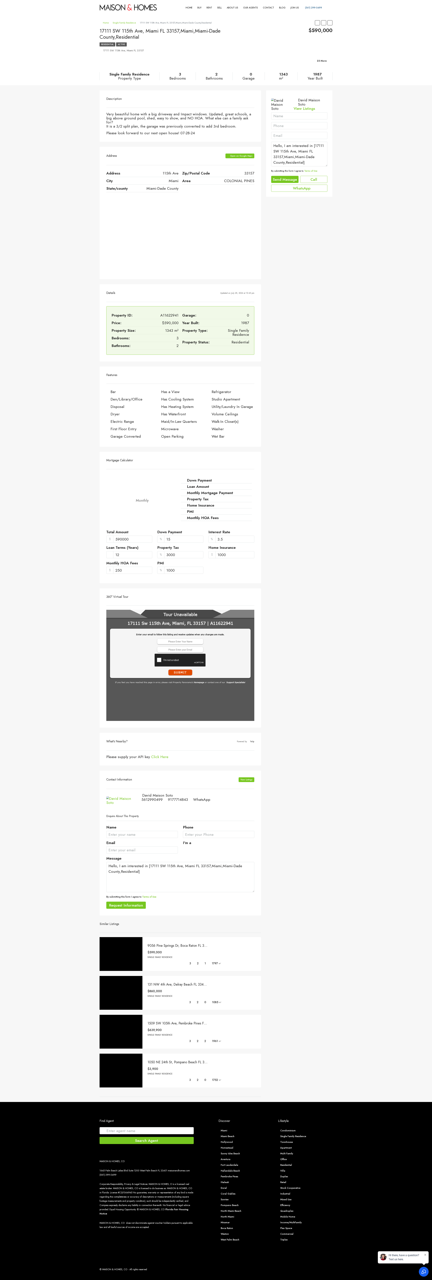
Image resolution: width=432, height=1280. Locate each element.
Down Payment (169, 532)
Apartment (286, 1147)
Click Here (159, 756)
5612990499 (152, 799)
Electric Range (122, 421)
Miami (224, 1130)
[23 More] (294, 65)
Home (189, 7)
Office (283, 1159)
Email (110, 843)
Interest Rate (219, 532)
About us (232, 7)
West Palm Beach (230, 1239)
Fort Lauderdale (229, 1165)
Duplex (284, 1176)
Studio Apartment (226, 399)
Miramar (225, 1222)
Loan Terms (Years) (122, 547)
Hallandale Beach (230, 1170)
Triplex (284, 1239)
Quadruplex (286, 1211)
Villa (282, 1170)
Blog (282, 7)
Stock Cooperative (290, 1188)
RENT (209, 7)
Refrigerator (221, 391)
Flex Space (286, 1228)
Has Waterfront (173, 414)
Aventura (225, 1159)
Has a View (170, 391)
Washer (218, 429)
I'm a (187, 843)
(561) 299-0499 (313, 7)
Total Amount (117, 532)
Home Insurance (222, 547)
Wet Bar (218, 436)
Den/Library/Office (126, 399)
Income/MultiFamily (291, 1222)
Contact (268, 7)
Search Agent (146, 1140)
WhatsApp (201, 799)
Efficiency (285, 1205)
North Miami (227, 1216)
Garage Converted (126, 436)
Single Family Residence (124, 22)
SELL (219, 7)
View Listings (246, 779)
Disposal (117, 406)
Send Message (285, 179)
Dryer (115, 414)
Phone (188, 827)
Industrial (285, 1193)
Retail (283, 1182)
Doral (224, 1188)
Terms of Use (149, 896)
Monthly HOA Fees (122, 563)
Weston (225, 1234)
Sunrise (224, 1199)
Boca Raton (227, 1228)
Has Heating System (177, 406)
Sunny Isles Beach (230, 1153)
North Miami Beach (231, 1211)
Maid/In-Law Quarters (179, 421)
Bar (113, 391)
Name (111, 827)
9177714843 (178, 799)
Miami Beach (227, 1136)
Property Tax (168, 547)
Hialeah (225, 1182)
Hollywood (227, 1142)
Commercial (286, 1234)
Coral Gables (228, 1193)
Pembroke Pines (229, 1176)
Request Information (126, 905)
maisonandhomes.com (179, 1170)
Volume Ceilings (225, 414)
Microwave (170, 429)
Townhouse (286, 1142)
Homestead (227, 1147)
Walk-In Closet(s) (225, 421)
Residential (107, 44)
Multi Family (286, 1153)
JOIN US (295, 7)
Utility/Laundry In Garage (232, 406)
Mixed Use (285, 1199)
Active (121, 44)
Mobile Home (287, 1216)
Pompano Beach (230, 1205)
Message (114, 858)
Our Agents (250, 7)
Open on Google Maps (241, 155)
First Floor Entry (124, 429)
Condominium (288, 1130)
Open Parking (172, 436)
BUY (199, 7)
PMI (160, 563)
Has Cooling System (177, 399)
